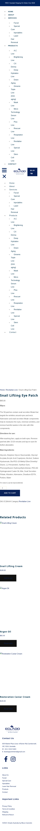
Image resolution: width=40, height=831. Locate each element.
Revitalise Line (12, 390)
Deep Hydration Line (14, 73)
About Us (5, 775)
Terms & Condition (8, 809)
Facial (16, 23)
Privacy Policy (7, 806)
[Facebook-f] (6, 759)
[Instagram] (13, 759)
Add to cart (10, 493)
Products (13, 46)
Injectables (18, 33)
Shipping (5, 812)
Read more (8, 643)
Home (12, 183)
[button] (4, 174)
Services (12, 18)
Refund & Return (8, 815)
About (12, 186)
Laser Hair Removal (9, 786)
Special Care (6, 781)
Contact (12, 164)
